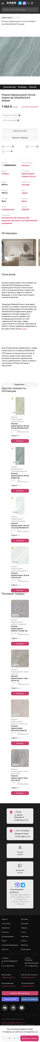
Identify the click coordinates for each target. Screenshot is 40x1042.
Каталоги (5, 949)
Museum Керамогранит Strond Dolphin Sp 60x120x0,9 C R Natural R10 (20, 477)
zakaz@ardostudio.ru (28, 977)
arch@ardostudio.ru (9, 986)
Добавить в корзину (29, 1038)
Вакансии (24, 945)
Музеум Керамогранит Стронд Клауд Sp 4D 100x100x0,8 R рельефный (19, 568)
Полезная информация (10, 945)
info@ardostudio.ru (28, 986)
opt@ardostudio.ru (8, 977)
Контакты (5, 932)
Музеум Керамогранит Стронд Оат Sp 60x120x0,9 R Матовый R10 (17, 419)
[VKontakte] (5, 1008)
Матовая (26, 184)
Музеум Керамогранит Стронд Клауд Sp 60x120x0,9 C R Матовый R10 (18, 519)
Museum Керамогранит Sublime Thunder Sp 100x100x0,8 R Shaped (19, 630)
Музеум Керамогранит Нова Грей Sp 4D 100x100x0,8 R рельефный (19, 771)
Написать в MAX (10, 999)
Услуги (23, 932)
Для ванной (7, 217)
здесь (24, 329)
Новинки (24, 928)
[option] (20, 56)
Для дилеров (25, 949)
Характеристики (9, 87)
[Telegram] (13, 1008)
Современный (8, 209)
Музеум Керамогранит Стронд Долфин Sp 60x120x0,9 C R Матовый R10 (19, 469)
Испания (25, 165)
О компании (6, 924)
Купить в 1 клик (20, 131)
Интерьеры (22, 87)
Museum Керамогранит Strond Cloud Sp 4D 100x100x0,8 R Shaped (20, 577)
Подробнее (19, 384)
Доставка (24, 919)
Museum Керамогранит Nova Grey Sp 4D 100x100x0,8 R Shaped (19, 780)
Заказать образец (20, 137)
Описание (32, 87)
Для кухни (15, 220)
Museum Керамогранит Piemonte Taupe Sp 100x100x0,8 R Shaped (19, 730)
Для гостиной (19, 217)
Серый (24, 193)
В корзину (20, 441)
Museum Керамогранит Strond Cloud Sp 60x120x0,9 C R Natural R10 (20, 526)
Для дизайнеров (7, 936)
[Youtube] (22, 1008)
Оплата (24, 941)
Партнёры (25, 936)
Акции (4, 941)
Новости (5, 919)
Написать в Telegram (29, 999)
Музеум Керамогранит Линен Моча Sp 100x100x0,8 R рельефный (20, 671)
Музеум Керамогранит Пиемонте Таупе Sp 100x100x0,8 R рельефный (19, 721)
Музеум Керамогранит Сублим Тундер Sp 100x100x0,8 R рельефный (18, 622)
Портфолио (6, 928)
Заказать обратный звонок (20, 993)
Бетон (24, 201)
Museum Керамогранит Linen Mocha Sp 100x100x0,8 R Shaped (19, 680)
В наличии (25, 924)
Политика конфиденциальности (13, 1023)
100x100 (25, 209)
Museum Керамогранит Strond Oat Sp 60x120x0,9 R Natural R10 (20, 427)
